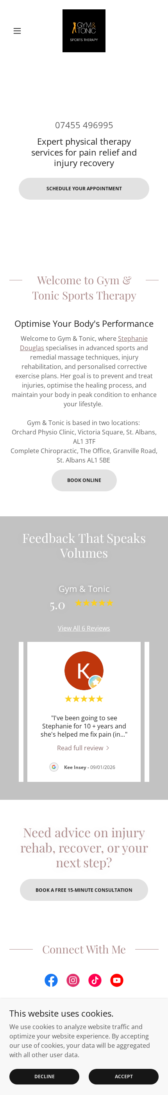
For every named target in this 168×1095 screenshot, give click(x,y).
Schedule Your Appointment (84, 188)
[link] (84, 30)
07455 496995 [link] (84, 125)
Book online (84, 480)
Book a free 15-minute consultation (84, 890)
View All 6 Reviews (84, 628)
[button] (20, 31)
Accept (124, 1076)
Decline (44, 1076)
